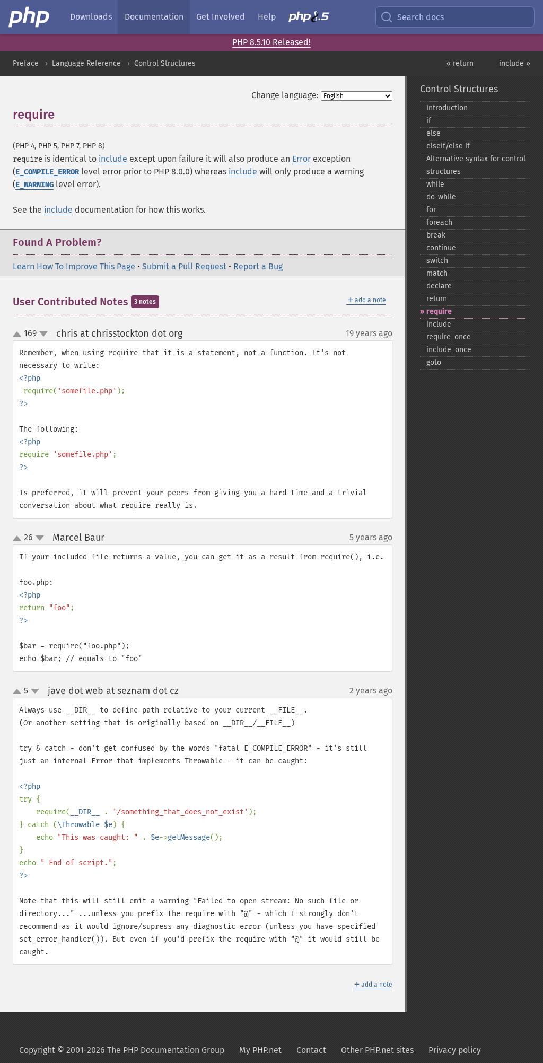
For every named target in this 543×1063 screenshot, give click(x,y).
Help (267, 17)
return (436, 298)
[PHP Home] (29, 17)
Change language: (285, 95)
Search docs (420, 17)
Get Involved (220, 17)
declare (439, 286)
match (437, 273)
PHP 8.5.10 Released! (271, 42)
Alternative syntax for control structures (476, 165)
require (439, 311)
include (113, 159)
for (431, 209)
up (19, 334)
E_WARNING (34, 184)
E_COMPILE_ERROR (47, 172)
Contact (311, 1050)
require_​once (448, 336)
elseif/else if (448, 146)
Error (301, 159)
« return (460, 63)
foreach (439, 222)
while (435, 184)
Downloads (91, 17)
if (428, 120)
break (435, 235)
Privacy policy (454, 1050)
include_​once (448, 349)
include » (514, 63)
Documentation (154, 17)
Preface (26, 63)
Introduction (447, 107)
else (433, 133)
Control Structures (165, 63)
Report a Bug (258, 266)
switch (437, 260)
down (43, 334)
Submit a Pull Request (184, 266)
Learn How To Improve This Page (74, 266)
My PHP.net (260, 1050)
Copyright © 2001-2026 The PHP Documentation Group (121, 1050)
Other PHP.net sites (377, 1050)
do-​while (441, 196)
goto (433, 362)
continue (441, 247)
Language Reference (86, 63)
